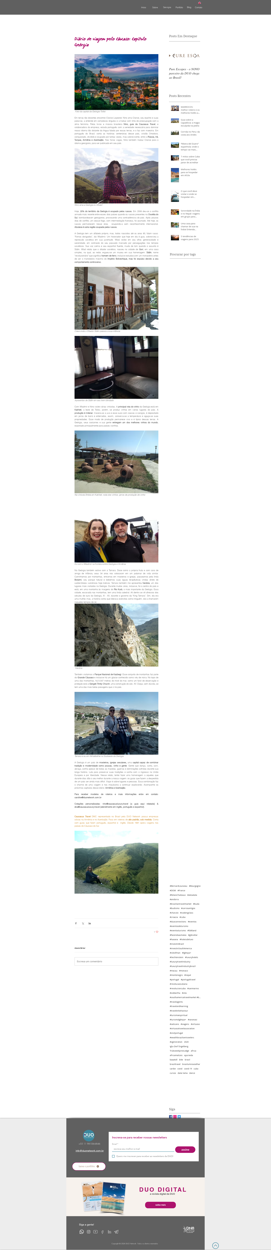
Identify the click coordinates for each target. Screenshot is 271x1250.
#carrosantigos (188, 908)
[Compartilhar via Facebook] (76, 923)
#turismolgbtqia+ (178, 1019)
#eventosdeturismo (179, 926)
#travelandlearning (179, 1006)
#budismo (174, 908)
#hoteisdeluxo (186, 939)
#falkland (191, 930)
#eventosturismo (178, 930)
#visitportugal (176, 1033)
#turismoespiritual (178, 1015)
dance (192, 1073)
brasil (187, 1059)
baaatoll (173, 1059)
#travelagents (176, 1001)
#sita (184, 993)
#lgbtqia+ (186, 952)
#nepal (187, 975)
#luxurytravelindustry (180, 961)
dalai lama (183, 1073)
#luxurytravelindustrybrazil (183, 966)
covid (179, 1068)
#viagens (185, 1024)
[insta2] (88, 1231)
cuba (196, 1068)
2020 (186, 1042)
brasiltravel (175, 1064)
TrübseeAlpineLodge (179, 1050)
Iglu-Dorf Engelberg (179, 1046)
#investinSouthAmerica (181, 948)
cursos (173, 1073)
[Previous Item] (173, 56)
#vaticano (174, 1024)
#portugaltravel (188, 979)
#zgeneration (176, 1042)
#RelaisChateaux (178, 895)
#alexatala (192, 895)
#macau (173, 970)
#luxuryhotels (191, 957)
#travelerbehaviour (179, 1010)
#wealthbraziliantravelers (182, 1037)
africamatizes (176, 1055)
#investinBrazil (177, 944)
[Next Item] (195, 56)
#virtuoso (195, 1024)
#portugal (174, 979)
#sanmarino (193, 988)
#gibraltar (193, 935)
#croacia (174, 917)
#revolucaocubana (178, 984)
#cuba (182, 917)
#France (181, 890)
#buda (196, 904)
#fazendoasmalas (178, 935)
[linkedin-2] (109, 1231)
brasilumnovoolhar (191, 1064)
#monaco (183, 970)
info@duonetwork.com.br (90, 1150)
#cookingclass (186, 912)
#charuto (174, 912)
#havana (174, 939)
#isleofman (175, 952)
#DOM (173, 890)
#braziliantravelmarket (180, 904)
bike (181, 1059)
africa (193, 1050)
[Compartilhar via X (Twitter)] (82, 923)
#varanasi (192, 1019)
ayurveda (188, 1055)
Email (115, 1144)
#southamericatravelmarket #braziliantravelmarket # (185, 997)
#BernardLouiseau (178, 886)
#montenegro (176, 975)
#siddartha (175, 993)
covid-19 (188, 1068)
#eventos (192, 921)
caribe (173, 1068)
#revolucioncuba (178, 988)
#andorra (174, 899)
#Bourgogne (195, 886)
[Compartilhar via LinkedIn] (89, 923)
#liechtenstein (176, 957)
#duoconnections (178, 921)
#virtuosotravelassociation (182, 1028)
